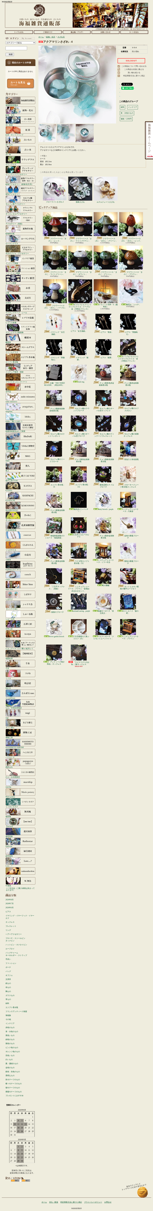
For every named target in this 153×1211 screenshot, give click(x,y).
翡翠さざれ (80, 202)
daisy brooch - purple (105, 509)
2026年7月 (10, 903)
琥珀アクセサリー (13, 194)
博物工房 (9, 737)
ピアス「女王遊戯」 (79, 331)
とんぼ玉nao (10, 698)
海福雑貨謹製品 (12, 105)
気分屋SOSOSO (12, 510)
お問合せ (105, 32)
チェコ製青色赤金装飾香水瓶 (106, 384)
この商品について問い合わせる (134, 66)
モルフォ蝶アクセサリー (15, 204)
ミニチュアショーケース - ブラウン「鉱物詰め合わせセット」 (78, 589)
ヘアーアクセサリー (14, 934)
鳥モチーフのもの (13, 1080)
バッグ (8, 971)
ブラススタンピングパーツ (16, 382)
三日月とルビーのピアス (81, 536)
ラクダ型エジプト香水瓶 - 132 (81, 562)
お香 (7, 293)
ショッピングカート (134, 32)
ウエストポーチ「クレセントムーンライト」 (104, 637)
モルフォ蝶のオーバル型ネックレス (105, 409)
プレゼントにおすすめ (14, 1096)
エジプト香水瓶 (12, 362)
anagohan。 (10, 411)
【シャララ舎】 (12, 609)
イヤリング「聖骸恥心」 (57, 359)
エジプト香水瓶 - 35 (57, 486)
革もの (8, 999)
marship (8, 787)
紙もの (8, 983)
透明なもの (10, 1075)
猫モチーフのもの (13, 1088)
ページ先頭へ (142, 1193)
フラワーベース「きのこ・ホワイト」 (82, 273)
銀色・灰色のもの (13, 1072)
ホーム (18, 32)
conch (8, 579)
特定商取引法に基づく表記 (134, 76)
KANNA (9, 490)
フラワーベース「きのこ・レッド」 (57, 240)
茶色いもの (10, 1055)
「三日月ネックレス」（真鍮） (57, 587)
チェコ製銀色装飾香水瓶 (107, 460)
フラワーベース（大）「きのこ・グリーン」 (105, 240)
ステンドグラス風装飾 (14, 332)
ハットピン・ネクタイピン (16, 945)
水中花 (8, 392)
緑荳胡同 (9, 856)
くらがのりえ (11, 550)
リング (8, 930)
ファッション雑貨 (13, 273)
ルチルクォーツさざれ (106, 202)
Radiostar (9, 846)
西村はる (9, 767)
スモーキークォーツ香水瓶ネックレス (129, 486)
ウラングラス (11, 164)
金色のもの (10, 1068)
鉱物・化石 (10, 115)
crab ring (81, 382)
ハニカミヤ (10, 757)
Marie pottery (10, 797)
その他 (8, 1019)
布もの (8, 987)
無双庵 (8, 816)
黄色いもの (10, 1035)
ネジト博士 (10, 728)
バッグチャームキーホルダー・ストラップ (16, 954)
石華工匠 (9, 629)
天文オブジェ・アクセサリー (17, 253)
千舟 (7, 668)
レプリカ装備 (11, 322)
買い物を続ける (134, 73)
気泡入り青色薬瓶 (131, 459)
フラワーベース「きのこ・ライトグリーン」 (55, 273)
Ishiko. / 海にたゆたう (14, 421)
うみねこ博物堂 (12, 451)
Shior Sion (9, 589)
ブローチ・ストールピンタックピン (15, 939)
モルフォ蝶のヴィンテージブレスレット (104, 435)
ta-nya (8, 639)
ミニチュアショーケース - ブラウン (130, 637)
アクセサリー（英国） (14, 224)
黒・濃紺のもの (12, 1064)
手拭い (8, 959)
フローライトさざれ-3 (55, 202)
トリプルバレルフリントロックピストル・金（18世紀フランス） (128, 359)
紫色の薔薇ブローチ (131, 562)
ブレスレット (11, 926)
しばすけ (9, 599)
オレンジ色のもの (13, 1052)
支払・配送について (47, 32)
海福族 (8, 1015)
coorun (8, 540)
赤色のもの (10, 1027)
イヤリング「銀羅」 (82, 359)
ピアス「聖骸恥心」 (131, 333)
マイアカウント (20, 38)
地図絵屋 (9, 658)
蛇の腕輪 (105, 585)
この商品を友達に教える (134, 69)
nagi (7, 718)
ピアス (8, 912)
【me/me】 (10, 826)
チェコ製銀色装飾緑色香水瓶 (57, 410)
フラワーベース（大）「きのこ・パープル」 (54, 307)
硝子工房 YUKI (12, 481)
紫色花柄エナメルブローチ (107, 486)
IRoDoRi (9, 441)
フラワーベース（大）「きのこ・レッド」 (131, 240)
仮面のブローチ (57, 612)
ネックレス (10, 922)
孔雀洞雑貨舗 (11, 530)
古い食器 (9, 125)
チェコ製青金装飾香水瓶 (82, 460)
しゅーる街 (10, 619)
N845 (8, 461)
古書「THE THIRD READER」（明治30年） (54, 384)
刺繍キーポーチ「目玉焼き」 (106, 612)
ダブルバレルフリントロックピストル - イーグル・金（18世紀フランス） (80, 307)
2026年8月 (10, 900)
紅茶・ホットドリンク (14, 135)
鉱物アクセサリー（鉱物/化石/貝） (19, 184)
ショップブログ (76, 32)
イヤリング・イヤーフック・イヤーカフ (20, 917)
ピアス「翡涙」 (107, 332)
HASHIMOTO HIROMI (15, 747)
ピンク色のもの (12, 1047)
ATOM (26, 1180)
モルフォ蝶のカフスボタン (131, 409)
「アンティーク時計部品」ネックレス (56, 663)
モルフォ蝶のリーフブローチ (57, 460)
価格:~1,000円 (126, 119)
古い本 (8, 155)
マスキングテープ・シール (16, 313)
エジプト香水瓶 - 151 (82, 486)
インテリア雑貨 (12, 263)
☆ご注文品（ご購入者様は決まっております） (20, 889)
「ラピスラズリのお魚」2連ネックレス (80, 663)
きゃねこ (9, 520)
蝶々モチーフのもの (14, 1084)
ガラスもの (10, 995)
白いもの (9, 1059)
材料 (7, 1003)
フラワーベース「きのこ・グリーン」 (107, 273)
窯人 (7, 471)
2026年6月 (10, 908)
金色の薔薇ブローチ (131, 537)
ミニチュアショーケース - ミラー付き (105, 561)
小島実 (8, 560)
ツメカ (8, 678)
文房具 (8, 303)
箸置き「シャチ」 (133, 305)
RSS (15, 1180)
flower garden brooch (56, 636)
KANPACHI (10, 500)
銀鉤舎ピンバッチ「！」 (81, 510)
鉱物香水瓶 (10, 234)
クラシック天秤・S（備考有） (108, 306)
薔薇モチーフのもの (14, 1092)
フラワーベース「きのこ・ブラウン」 (133, 273)
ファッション (11, 963)
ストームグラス (12, 352)
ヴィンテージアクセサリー (16, 174)
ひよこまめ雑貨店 (13, 777)
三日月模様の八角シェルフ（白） (81, 637)
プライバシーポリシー (93, 1202)
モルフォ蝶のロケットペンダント (56, 435)
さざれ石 (61, 37)
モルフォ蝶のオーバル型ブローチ (80, 435)
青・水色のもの (12, 1031)
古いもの (9, 145)
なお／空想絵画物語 (14, 708)
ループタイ (10, 949)
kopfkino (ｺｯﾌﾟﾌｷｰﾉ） (14, 569)
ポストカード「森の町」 (130, 612)
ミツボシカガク (12, 807)
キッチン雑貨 (11, 283)
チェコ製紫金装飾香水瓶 (57, 511)
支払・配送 (53, 1202)
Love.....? (9, 866)
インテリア (10, 1023)
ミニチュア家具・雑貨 (14, 372)
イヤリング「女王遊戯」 (57, 333)
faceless (8, 876)
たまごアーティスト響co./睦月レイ (19, 649)
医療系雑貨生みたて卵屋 (15, 431)
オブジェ (9, 975)
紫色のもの (10, 1043)
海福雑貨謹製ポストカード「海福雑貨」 (55, 537)
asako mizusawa (11, 402)
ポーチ (8, 967)
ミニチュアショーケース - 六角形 (130, 510)
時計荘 (8, 688)
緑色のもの (10, 1039)
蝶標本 (8, 342)
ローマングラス (12, 243)
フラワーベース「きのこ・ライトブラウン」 (81, 240)
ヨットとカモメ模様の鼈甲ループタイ (129, 588)
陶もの (8, 991)
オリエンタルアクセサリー (16, 214)
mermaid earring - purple (81, 611)
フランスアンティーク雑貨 (16, 1011)
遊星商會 (9, 836)
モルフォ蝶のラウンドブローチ (81, 409)
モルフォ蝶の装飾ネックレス (131, 435)
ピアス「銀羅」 (107, 358)
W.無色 (8, 886)
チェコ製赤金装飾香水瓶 (131, 384)
